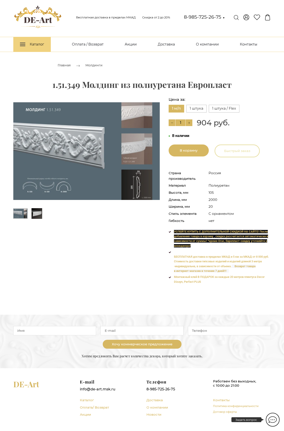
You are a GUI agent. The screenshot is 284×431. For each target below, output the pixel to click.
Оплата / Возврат (88, 44)
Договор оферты (225, 411)
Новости (153, 414)
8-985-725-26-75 (204, 17)
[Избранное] (257, 17)
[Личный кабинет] (246, 17)
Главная (64, 65)
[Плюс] (189, 122)
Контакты (248, 44)
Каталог (87, 400)
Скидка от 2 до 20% (156, 17)
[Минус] (172, 122)
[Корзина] (267, 17)
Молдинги (94, 65)
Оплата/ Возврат (94, 407)
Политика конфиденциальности (235, 406)
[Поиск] (236, 17)
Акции (131, 44)
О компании (207, 44)
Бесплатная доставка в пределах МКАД (106, 17)
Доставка (166, 44)
